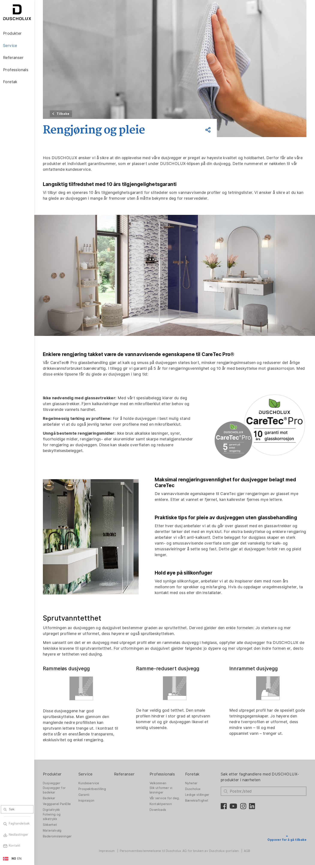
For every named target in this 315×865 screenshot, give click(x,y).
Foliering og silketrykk (52, 817)
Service (85, 774)
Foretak (192, 774)
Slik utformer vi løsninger (161, 790)
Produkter (52, 774)
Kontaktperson (161, 804)
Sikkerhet (50, 824)
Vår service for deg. (165, 798)
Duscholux (193, 789)
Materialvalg (52, 830)
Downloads (158, 809)
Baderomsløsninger (57, 836)
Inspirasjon (86, 800)
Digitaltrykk (51, 809)
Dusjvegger (51, 783)
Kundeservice (88, 783)
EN (19, 858)
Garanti (84, 794)
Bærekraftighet (196, 800)
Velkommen (158, 783)
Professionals (162, 774)
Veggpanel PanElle (57, 804)
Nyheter (191, 783)
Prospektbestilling (92, 789)
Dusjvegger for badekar (54, 790)
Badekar (49, 798)
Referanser (124, 774)
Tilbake (63, 113)
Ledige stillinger (197, 794)
